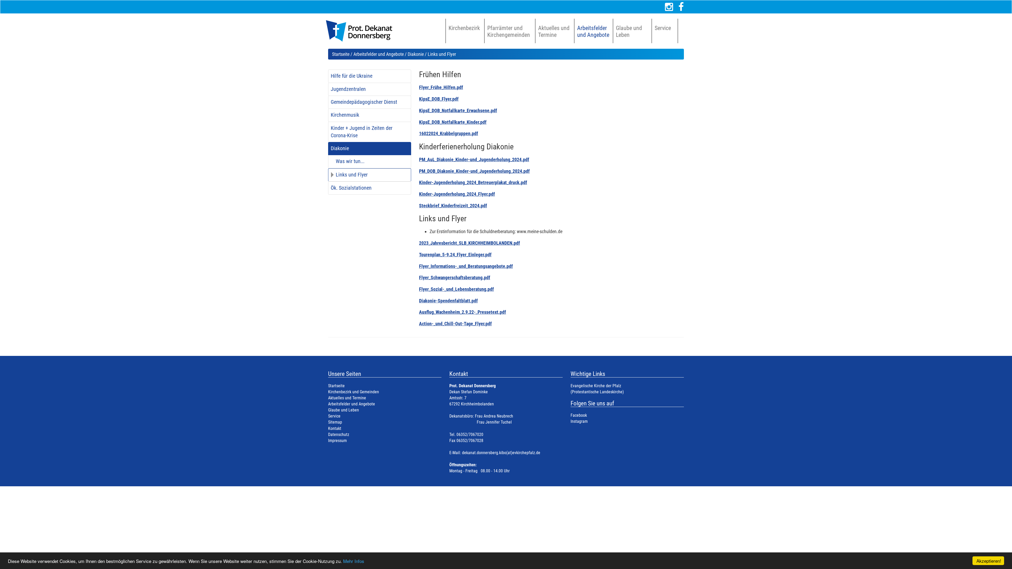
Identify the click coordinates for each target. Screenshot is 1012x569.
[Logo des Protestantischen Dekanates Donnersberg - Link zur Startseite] (361, 31)
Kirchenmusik (345, 115)
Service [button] (663, 28)
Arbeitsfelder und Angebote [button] (593, 31)
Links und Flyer (352, 175)
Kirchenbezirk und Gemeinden (353, 391)
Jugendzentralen (348, 89)
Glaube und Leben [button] (629, 31)
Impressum (337, 440)
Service (334, 416)
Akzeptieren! (988, 560)
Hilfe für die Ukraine (351, 76)
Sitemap (335, 422)
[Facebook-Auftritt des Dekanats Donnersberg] (681, 7)
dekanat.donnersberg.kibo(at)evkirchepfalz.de (501, 452)
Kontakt (334, 428)
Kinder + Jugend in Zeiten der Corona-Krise (361, 132)
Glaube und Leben (343, 410)
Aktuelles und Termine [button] (554, 31)
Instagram (579, 421)
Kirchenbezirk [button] (464, 28)
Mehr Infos (353, 561)
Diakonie (416, 54)
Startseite (340, 54)
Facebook (579, 415)
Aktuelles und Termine (347, 397)
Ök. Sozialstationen (351, 188)
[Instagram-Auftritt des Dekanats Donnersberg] (669, 7)
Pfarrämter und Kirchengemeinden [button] (508, 31)
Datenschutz (338, 434)
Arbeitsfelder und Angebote (378, 54)
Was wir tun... (350, 161)
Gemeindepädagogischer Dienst (364, 102)
